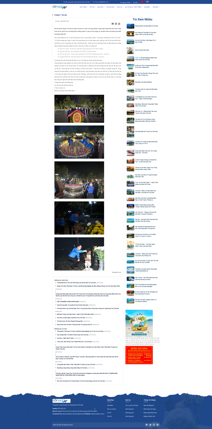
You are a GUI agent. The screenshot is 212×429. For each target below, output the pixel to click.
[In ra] (116, 24)
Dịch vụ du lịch (111, 409)
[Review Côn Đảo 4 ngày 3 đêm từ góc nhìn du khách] (130, 300)
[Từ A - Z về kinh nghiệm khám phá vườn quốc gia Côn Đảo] (130, 59)
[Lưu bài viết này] (119, 24)
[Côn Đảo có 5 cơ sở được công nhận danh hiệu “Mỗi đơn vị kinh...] (130, 120)
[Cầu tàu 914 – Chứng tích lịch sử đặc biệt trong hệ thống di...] (130, 213)
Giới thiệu (110, 405)
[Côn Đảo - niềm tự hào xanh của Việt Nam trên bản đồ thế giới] (130, 192)
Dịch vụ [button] (119, 7)
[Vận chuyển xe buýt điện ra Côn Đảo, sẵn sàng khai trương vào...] (130, 227)
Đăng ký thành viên (149, 416)
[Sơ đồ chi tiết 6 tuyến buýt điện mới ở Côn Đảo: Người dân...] (130, 67)
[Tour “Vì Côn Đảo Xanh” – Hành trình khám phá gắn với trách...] (130, 184)
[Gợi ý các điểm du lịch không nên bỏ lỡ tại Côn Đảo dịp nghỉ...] (130, 286)
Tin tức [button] (92, 7)
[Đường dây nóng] (142, 355)
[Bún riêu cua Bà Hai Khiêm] (130, 82)
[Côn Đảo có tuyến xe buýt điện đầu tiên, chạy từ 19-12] (130, 143)
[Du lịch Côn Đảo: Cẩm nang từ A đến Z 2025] (130, 41)
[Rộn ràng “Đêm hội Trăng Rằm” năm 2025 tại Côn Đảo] (130, 105)
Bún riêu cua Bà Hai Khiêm (143, 82)
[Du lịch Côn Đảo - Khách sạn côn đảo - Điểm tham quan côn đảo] (61, 7)
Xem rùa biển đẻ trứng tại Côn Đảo (146, 131)
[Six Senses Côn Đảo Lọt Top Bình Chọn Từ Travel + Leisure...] (130, 235)
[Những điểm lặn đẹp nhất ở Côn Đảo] (130, 26)
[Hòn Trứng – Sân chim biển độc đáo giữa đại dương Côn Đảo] (130, 279)
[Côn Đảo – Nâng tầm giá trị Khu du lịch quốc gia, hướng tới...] (130, 255)
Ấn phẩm (135, 2)
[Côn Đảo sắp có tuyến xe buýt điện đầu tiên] (130, 90)
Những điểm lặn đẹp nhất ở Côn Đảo (146, 26)
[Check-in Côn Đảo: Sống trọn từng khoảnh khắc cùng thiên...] (130, 168)
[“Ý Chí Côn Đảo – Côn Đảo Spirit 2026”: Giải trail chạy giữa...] (130, 245)
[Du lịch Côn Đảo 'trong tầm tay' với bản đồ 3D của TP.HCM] (130, 262)
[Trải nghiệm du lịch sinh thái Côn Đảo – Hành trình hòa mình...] (130, 98)
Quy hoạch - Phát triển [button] (133, 7)
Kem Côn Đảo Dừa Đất (142, 50)
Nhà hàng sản (129, 409)
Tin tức (109, 412)
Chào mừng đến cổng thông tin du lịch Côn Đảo (77, 2)
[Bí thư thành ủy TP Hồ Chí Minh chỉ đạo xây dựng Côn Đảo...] (130, 293)
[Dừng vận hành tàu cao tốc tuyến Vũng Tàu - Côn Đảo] (130, 152)
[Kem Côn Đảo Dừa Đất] (130, 50)
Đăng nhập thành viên (150, 412)
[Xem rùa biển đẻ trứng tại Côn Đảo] (130, 131)
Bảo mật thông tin (149, 405)
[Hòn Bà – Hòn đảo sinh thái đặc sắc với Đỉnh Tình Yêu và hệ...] (130, 221)
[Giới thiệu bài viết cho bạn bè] (113, 24)
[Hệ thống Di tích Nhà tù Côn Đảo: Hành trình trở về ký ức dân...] (130, 33)
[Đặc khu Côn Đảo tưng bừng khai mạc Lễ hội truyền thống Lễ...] (130, 199)
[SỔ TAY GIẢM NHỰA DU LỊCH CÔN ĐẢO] (142, 323)
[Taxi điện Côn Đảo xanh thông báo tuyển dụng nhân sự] (130, 270)
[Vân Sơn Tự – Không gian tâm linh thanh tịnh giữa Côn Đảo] (130, 112)
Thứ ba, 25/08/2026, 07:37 (101, 2)
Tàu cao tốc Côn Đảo (131, 405)
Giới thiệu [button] (83, 7)
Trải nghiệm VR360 (125, 2)
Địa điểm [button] (147, 7)
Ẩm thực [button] (101, 7)
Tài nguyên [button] (110, 7)
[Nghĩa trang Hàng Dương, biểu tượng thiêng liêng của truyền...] (130, 206)
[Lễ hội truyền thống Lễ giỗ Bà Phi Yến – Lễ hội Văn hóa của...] (130, 161)
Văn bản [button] (155, 7)
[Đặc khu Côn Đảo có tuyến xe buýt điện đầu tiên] (130, 176)
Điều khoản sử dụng (150, 409)
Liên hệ (109, 416)
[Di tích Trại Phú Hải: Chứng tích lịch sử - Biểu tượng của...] (130, 74)
